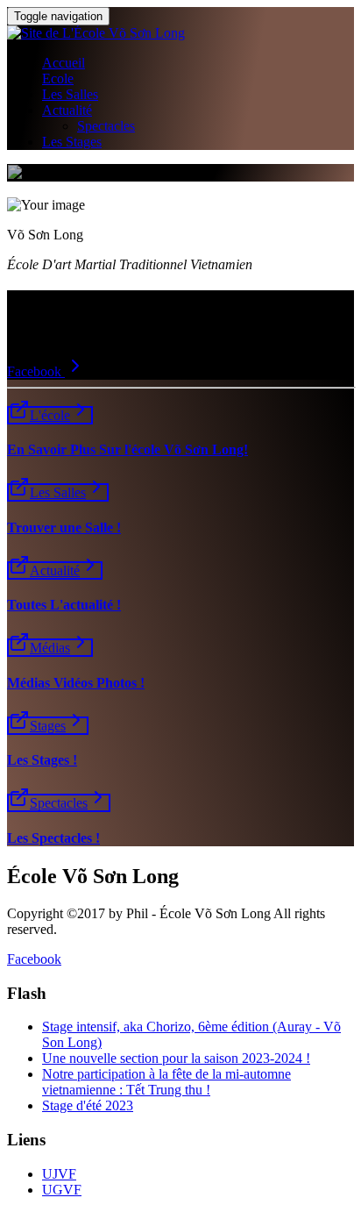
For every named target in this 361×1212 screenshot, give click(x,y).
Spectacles (106, 125)
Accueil (63, 62)
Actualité (67, 110)
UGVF (61, 1189)
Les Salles (70, 94)
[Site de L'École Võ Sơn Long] (96, 32)
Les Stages (72, 141)
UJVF (59, 1173)
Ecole (58, 78)
